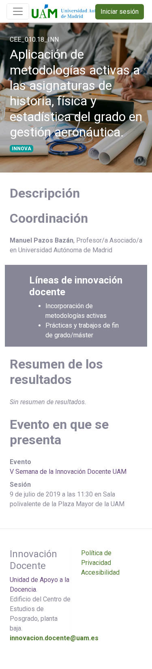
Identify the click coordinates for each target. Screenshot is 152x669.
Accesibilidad (100, 572)
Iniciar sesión (120, 11)
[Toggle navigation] (17, 11)
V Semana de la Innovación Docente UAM (68, 471)
